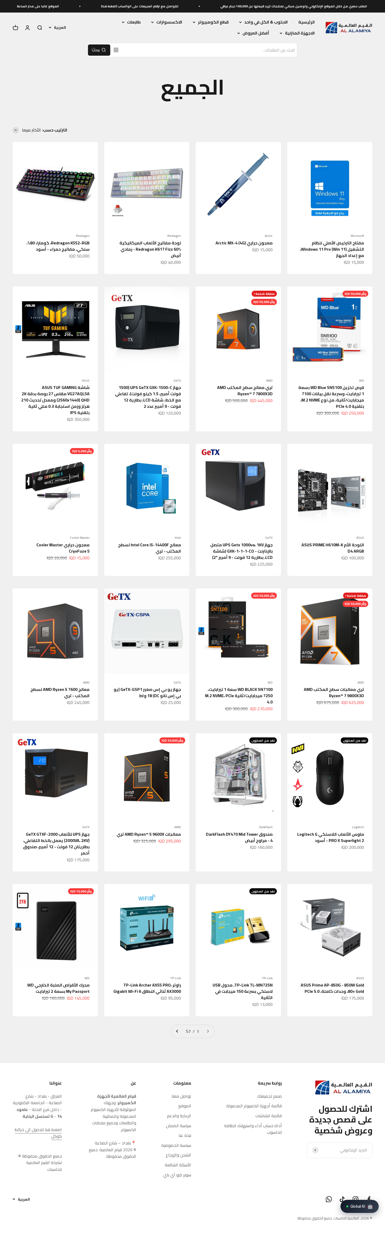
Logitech (358, 827)
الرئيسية (306, 22)
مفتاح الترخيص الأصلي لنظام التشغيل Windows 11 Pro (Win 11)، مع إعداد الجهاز (332, 249)
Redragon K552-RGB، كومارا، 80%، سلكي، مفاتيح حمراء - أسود (58, 246)
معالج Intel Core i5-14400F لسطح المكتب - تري (149, 548)
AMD (269, 380)
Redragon (174, 235)
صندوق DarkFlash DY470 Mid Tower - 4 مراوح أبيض (239, 837)
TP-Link (267, 978)
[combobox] (209, 50)
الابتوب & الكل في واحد (266, 22)
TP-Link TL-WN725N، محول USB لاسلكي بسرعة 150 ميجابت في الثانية (243, 991)
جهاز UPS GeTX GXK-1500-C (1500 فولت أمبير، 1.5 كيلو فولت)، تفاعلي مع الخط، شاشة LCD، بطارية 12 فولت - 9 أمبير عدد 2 (148, 396)
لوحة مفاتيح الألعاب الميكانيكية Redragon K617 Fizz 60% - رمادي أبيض (150, 249)
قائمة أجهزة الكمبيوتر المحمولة (254, 1106)
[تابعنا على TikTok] (342, 1199)
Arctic (269, 235)
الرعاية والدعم (179, 1116)
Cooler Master (80, 537)
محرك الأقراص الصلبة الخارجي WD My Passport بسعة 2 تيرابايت (58, 988)
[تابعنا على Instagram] (355, 1199)
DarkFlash (266, 827)
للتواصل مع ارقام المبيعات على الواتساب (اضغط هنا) (182, 6)
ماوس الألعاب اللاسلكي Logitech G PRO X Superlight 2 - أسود (330, 837)
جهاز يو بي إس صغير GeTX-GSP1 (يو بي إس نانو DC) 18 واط (147, 692)
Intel (178, 537)
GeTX (177, 380)
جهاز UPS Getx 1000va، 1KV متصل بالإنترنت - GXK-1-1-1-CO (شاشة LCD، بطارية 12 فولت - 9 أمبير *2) (241, 551)
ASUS (86, 380)
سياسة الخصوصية (176, 1145)
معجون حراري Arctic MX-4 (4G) (244, 243)
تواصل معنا (181, 1096)
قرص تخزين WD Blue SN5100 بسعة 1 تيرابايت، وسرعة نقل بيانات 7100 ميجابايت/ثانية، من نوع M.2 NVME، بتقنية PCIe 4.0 (331, 396)
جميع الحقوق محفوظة (314, 1218)
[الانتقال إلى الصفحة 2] (177, 1031)
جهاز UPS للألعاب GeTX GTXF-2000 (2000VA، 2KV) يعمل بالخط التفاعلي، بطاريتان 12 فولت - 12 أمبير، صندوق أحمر (56, 843)
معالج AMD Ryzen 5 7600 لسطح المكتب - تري (60, 692)
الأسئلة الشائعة (178, 1165)
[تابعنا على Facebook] (368, 1199)
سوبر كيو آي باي (177, 1175)
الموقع (184, 1106)
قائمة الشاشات (268, 1116)
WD (361, 380)
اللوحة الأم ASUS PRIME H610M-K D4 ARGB (332, 548)
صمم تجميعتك (269, 1096)
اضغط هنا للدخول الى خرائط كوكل (38, 1133)
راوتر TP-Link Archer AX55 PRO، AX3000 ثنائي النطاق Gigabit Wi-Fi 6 (147, 988)
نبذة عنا (185, 1135)
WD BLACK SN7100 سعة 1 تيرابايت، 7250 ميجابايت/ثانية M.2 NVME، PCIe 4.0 (239, 695)
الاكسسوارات (169, 22)
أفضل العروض (256, 33)
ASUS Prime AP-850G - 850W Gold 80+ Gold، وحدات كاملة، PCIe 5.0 (332, 988)
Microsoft (357, 235)
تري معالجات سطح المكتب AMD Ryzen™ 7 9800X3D (334, 692)
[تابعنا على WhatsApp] (328, 1199)
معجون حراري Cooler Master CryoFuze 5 (63, 548)
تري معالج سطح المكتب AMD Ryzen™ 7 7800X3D (245, 390)
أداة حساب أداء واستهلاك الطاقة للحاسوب (253, 1129)
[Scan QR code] (116, 50)
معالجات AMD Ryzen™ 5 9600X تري (149, 834)
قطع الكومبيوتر (213, 22)
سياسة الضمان (178, 1125)
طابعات (134, 22)
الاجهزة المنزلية (300, 33)
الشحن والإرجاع (178, 1155)
